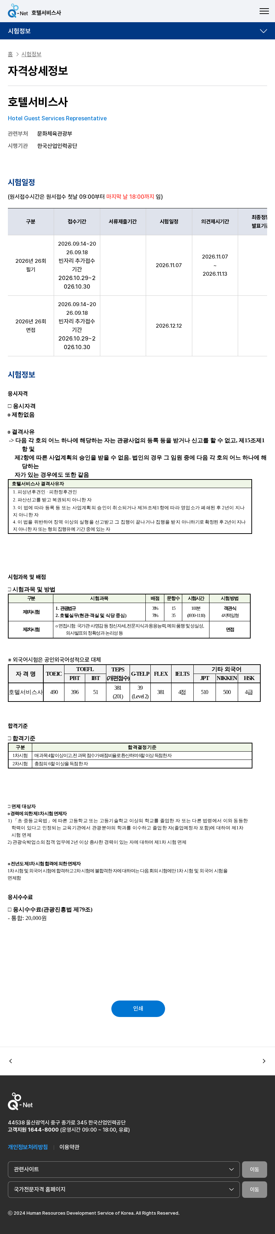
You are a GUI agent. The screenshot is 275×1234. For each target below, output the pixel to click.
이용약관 (69, 1147)
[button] (264, 1061)
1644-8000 (43, 1130)
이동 (254, 1169)
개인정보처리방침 (28, 1147)
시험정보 (19, 31)
